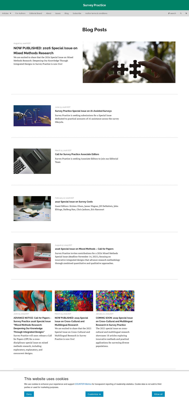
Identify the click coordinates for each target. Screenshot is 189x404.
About (48, 13)
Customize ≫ (95, 394)
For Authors (20, 13)
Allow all (159, 394)
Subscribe (77, 13)
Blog (67, 13)
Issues (57, 13)
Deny (30, 394)
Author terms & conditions (96, 13)
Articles (5, 13)
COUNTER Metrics (83, 383)
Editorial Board (35, 13)
